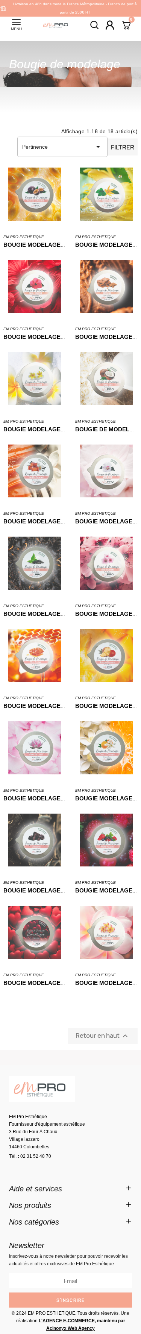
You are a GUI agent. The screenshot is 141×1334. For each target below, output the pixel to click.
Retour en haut (103, 1035)
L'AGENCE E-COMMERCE (67, 1320)
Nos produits (30, 1205)
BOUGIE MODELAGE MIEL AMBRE (50, 706)
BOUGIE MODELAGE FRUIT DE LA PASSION (63, 245)
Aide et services (35, 1189)
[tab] (70, 1188)
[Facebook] (18, 1169)
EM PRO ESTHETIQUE (23, 237)
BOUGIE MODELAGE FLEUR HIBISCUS (56, 337)
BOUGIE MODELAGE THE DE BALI (50, 614)
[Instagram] (39, 1169)
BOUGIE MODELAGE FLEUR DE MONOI (57, 429)
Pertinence (62, 146)
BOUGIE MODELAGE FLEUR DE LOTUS (57, 798)
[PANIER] (126, 26)
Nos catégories (34, 1222)
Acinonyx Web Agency (70, 1328)
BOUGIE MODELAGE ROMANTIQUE (52, 983)
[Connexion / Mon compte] (110, 25)
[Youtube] (59, 1169)
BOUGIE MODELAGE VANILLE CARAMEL (59, 521)
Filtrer (122, 147)
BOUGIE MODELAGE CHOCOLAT (48, 890)
